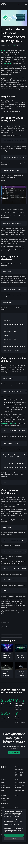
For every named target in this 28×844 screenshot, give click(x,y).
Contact (20, 4)
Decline (14, 838)
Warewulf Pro (5, 798)
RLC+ (2, 782)
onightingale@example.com (8, 423)
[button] (26, 4)
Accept (14, 835)
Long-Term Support (20, 782)
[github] (21, 775)
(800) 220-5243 (19, 769)
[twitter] (18, 775)
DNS (25, 54)
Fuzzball (3, 795)
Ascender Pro (4, 803)
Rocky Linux (12, 45)
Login (16, 795)
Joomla (11, 63)
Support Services (20, 785)
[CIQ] (3, 4)
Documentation (19, 793)
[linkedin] (16, 775)
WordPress (6, 63)
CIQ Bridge (4, 793)
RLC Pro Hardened (5, 787)
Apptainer (3, 800)
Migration (18, 787)
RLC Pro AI (3, 790)
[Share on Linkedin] (2, 626)
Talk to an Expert (14, 752)
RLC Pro (3, 785)
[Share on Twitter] (6, 626)
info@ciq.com (19, 772)
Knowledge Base (19, 790)
